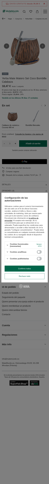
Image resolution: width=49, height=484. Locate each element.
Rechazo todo (24, 276)
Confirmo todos (24, 269)
